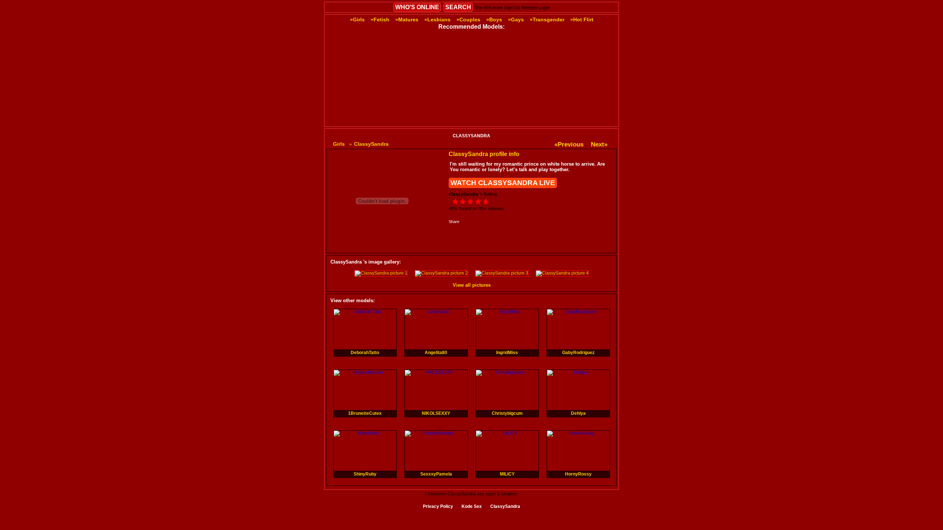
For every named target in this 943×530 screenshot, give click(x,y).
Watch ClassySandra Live (503, 183)
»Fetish (380, 19)
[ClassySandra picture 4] (562, 273)
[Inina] (381, 122)
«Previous (568, 144)
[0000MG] (441, 75)
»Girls (357, 19)
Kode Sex (472, 506)
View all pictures (472, 285)
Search (458, 7)
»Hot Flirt (581, 19)
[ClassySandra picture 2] (441, 273)
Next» (599, 144)
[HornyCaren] (502, 122)
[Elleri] (562, 75)
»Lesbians (437, 19)
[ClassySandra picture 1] (381, 273)
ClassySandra (505, 506)
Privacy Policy (438, 506)
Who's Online (417, 7)
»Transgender (547, 19)
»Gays (516, 19)
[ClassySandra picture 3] (502, 273)
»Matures (406, 19)
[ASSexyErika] (562, 122)
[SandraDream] (381, 75)
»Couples (468, 19)
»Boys (494, 19)
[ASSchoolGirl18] (502, 75)
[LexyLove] (441, 122)
